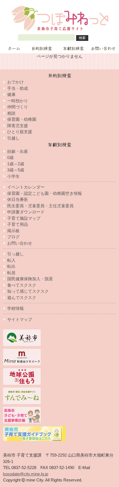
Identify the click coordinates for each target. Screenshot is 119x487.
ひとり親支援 (19, 131)
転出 (11, 266)
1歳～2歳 (15, 163)
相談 (11, 113)
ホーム (14, 48)
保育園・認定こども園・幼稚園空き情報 (44, 193)
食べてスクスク (21, 285)
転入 (11, 260)
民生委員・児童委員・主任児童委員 (40, 205)
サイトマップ (19, 319)
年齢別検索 (73, 48)
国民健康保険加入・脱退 (30, 278)
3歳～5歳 (15, 169)
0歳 (10, 157)
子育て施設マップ (23, 218)
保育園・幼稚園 (21, 119)
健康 (11, 94)
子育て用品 (17, 224)
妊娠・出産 (17, 151)
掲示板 (13, 230)
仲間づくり (17, 106)
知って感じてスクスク (28, 291)
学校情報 (15, 308)
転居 (11, 272)
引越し (13, 138)
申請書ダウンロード (26, 212)
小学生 (13, 176)
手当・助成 (17, 88)
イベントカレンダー (26, 187)
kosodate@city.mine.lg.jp (25, 474)
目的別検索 (41, 48)
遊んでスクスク (21, 297)
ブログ (13, 236)
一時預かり (17, 100)
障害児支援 (17, 125)
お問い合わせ (103, 48)
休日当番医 (17, 199)
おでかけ (15, 82)
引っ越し (15, 254)
